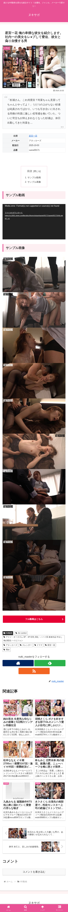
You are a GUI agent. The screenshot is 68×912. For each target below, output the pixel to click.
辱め (8, 650)
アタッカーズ (11, 645)
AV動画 (9, 633)
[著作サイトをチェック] (18, 663)
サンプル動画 (34, 177)
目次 (29, 171)
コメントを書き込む (34, 871)
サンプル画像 (34, 182)
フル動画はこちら (34, 619)
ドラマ (39, 645)
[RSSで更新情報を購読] (34, 671)
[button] (61, 584)
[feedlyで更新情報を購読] (49, 663)
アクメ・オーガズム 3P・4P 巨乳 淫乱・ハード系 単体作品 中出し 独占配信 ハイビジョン (32, 639)
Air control (22, 633)
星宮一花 (33, 136)
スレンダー (27, 645)
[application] (34, 221)
